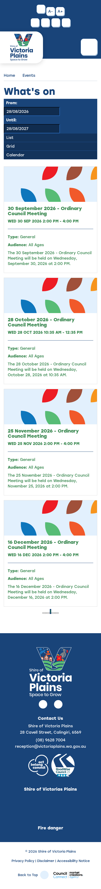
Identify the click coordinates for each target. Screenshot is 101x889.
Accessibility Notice (73, 860)
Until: (11, 119)
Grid (10, 146)
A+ (60, 11)
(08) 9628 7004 (50, 739)
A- (50, 11)
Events (29, 75)
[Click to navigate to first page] (44, 613)
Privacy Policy (23, 860)
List (9, 137)
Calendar (15, 154)
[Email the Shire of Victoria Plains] (45, 22)
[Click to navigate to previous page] (48, 613)
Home (9, 75)
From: (11, 102)
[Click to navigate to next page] (53, 613)
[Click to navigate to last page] (57, 613)
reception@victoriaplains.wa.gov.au (50, 746)
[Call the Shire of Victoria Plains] (35, 22)
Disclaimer (45, 860)
